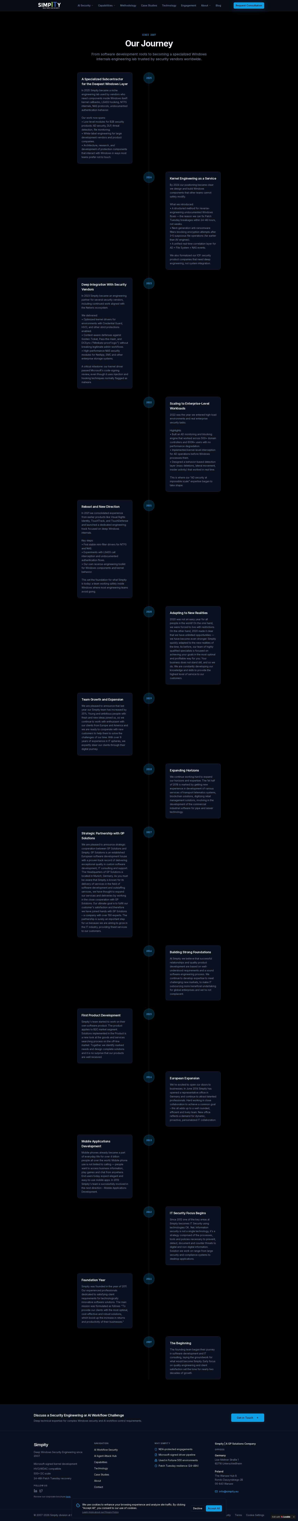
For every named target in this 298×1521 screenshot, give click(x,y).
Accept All (214, 1508)
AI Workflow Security (106, 1449)
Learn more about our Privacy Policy (100, 1512)
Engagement (188, 5)
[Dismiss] (294, 1517)
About (204, 5)
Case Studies (149, 5)
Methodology (128, 5)
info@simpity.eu (229, 1491)
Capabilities (105, 5)
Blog (218, 5)
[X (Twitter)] (41, 1491)
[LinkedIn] (35, 1491)
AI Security (84, 5)
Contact (98, 1486)
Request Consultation (249, 5)
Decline (197, 1508)
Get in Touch (245, 1417)
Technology (169, 5)
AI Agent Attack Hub (105, 1455)
